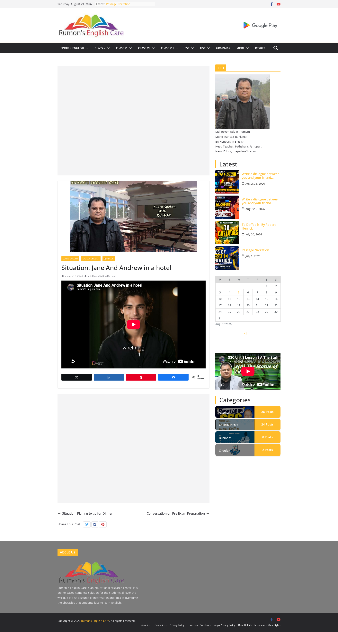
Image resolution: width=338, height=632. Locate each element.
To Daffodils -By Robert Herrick (126, 3)
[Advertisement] (133, 93)
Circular (224, 450)
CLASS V (100, 48)
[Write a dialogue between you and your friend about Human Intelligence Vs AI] (227, 182)
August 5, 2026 (255, 183)
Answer (224, 412)
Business (225, 438)
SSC (187, 48)
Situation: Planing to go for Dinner (87, 513)
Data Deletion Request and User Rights (259, 625)
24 (267, 424)
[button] (86, 48)
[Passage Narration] (227, 258)
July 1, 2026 (252, 256)
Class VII (144, 48)
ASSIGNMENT (228, 425)
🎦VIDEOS (108, 258)
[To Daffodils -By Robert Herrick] (227, 232)
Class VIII (167, 48)
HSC (203, 48)
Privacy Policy (177, 625)
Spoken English (72, 48)
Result (260, 48)
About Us (146, 625)
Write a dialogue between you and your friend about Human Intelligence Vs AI (261, 176)
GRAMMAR (223, 48)
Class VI (122, 48)
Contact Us (160, 625)
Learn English (70, 258)
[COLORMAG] (91, 562)
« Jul (246, 333)
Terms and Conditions (199, 625)
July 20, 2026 (253, 234)
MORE (240, 48)
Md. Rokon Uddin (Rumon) (101, 276)
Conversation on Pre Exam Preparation (176, 513)
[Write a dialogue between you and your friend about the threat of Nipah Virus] (227, 207)
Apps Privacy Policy (224, 625)
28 (267, 412)
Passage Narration (255, 250)
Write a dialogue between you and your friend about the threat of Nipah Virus (261, 201)
